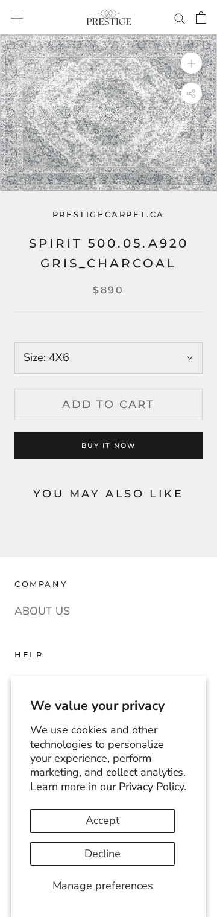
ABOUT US (42, 611)
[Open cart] (201, 17)
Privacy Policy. (152, 786)
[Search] (179, 17)
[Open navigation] (17, 16)
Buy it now (108, 445)
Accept (102, 820)
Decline (102, 853)
